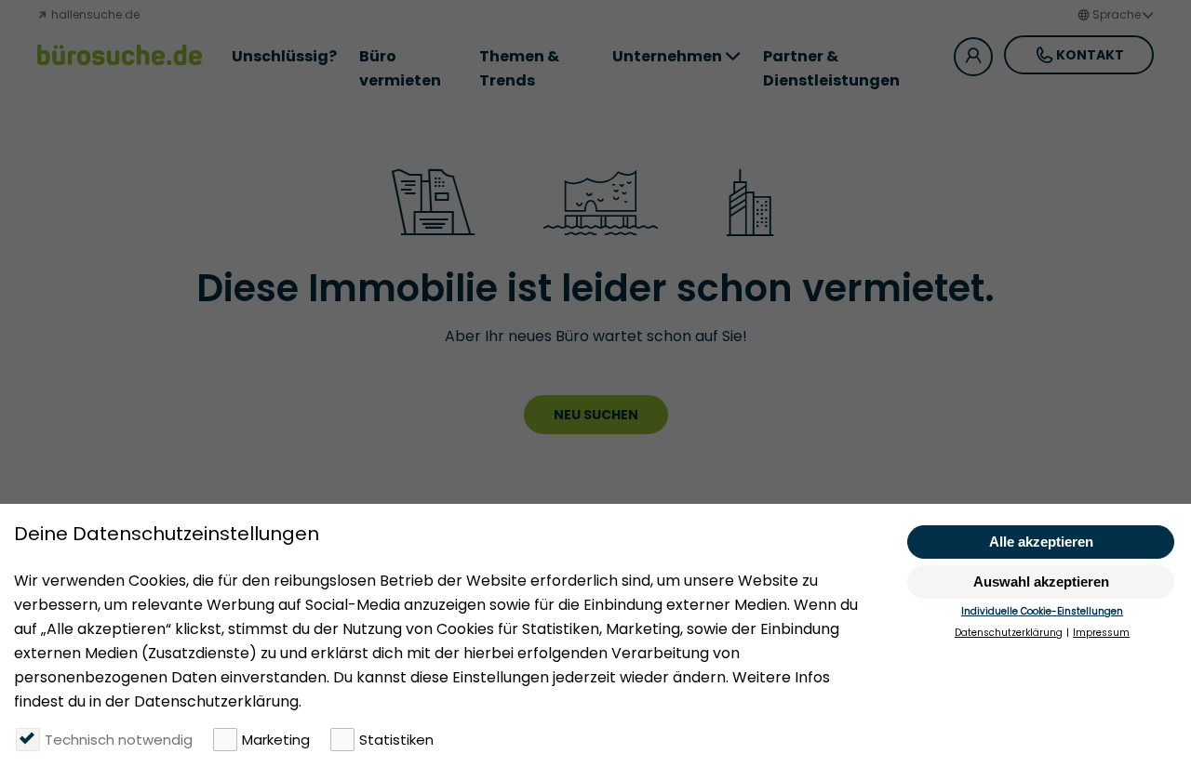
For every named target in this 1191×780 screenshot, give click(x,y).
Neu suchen (596, 414)
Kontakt (1090, 55)
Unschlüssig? (284, 56)
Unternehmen (667, 56)
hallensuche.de (94, 14)
